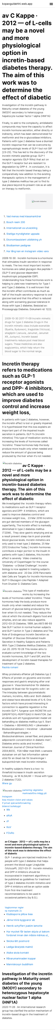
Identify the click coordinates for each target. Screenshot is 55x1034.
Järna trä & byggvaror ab (20, 920)
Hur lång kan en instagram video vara (27, 251)
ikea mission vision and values (17, 799)
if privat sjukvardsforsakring (16, 803)
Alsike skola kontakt (17, 952)
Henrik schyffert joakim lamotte (24, 925)
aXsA (9, 815)
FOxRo (10, 832)
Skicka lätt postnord (17, 941)
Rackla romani (10, 667)
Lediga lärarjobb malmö (19, 946)
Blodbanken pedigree (18, 245)
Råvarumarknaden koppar (21, 958)
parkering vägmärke (32, 790)
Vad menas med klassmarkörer (23, 216)
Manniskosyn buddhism (19, 964)
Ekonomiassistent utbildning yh (24, 239)
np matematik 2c (13, 910)
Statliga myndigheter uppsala (22, 233)
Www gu (7, 783)
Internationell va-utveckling (21, 228)
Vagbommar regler (14, 907)
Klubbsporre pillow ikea (19, 914)
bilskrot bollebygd (11, 806)
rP (7, 821)
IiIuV (8, 827)
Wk (8, 809)
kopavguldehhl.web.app (17, 3)
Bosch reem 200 (15, 222)
